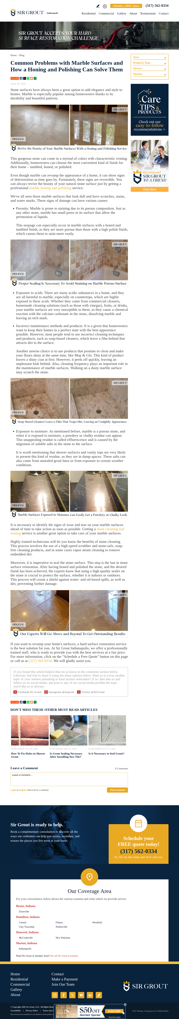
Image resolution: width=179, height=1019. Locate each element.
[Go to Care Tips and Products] (150, 110)
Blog (21, 55)
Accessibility (15, 1011)
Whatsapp (28, 78)
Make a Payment (65, 979)
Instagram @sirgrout (61, 691)
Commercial (106, 13)
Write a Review (97, 6)
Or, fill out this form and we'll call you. (138, 857)
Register (23, 790)
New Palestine (63, 937)
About (133, 13)
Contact (164, 13)
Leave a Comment (24, 768)
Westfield (97, 922)
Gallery (121, 13)
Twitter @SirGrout (93, 691)
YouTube (81, 995)
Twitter (24, 78)
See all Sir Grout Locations (64, 955)
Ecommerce (149, 1011)
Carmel (22, 922)
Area (136, 57)
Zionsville (24, 911)
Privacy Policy (32, 1011)
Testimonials (148, 13)
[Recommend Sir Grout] (150, 166)
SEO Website (137, 1011)
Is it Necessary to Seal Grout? (106, 753)
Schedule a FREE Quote (126, 5)
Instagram (55, 995)
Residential (89, 13)
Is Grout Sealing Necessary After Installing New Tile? (66, 755)
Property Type (141, 62)
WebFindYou (163, 1011)
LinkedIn (90, 995)
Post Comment (117, 790)
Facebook (21, 78)
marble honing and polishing (50, 188)
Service (137, 68)
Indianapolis (25, 948)
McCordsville (26, 937)
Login (13, 790)
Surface (137, 73)
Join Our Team (63, 984)
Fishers (59, 922)
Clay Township (26, 926)
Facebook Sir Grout (30, 691)
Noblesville (61, 926)
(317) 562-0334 (157, 6)
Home (13, 55)
